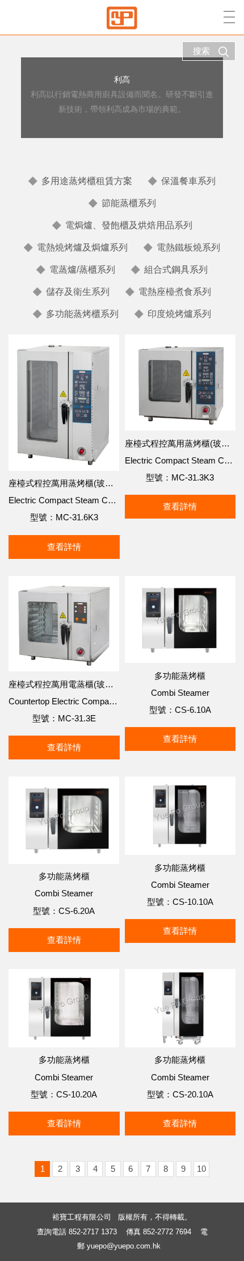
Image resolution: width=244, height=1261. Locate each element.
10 (201, 1169)
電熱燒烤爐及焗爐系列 (82, 247)
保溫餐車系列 (188, 181)
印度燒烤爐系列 (179, 314)
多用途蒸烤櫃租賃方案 (86, 181)
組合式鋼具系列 (176, 269)
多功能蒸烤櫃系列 (82, 314)
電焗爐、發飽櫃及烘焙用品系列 (128, 225)
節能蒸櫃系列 (129, 203)
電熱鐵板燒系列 (188, 247)
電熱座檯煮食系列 (174, 292)
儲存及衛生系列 (78, 292)
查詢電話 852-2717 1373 (77, 1231)
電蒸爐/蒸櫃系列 (82, 269)
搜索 (201, 51)
